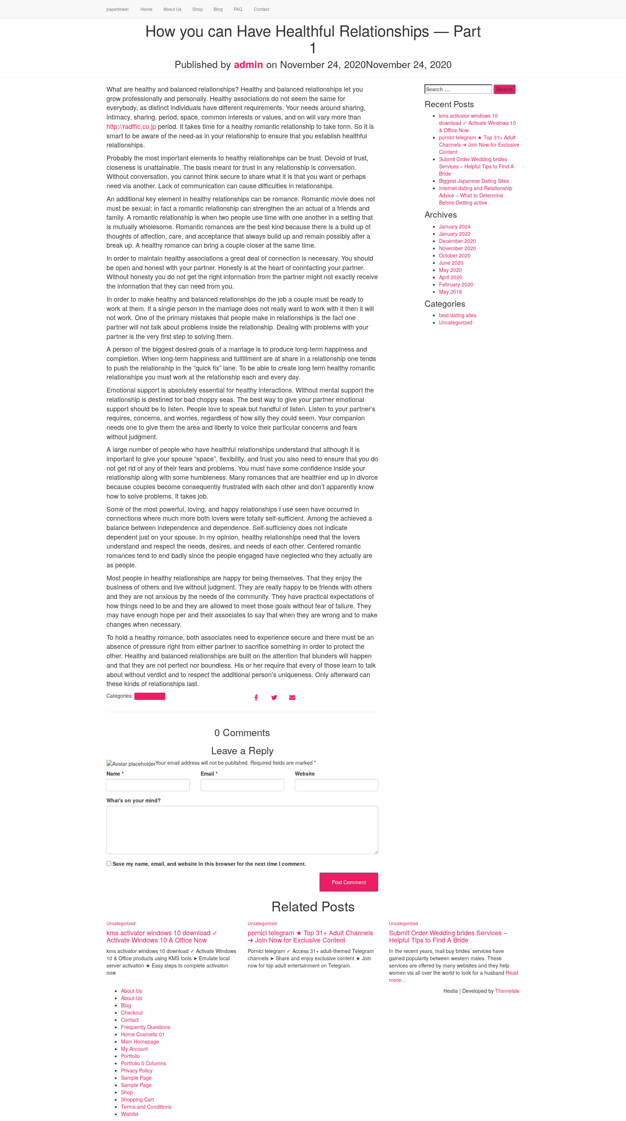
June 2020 (451, 262)
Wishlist (129, 1113)
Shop (197, 9)
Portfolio (130, 1055)
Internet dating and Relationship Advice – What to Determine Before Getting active (475, 195)
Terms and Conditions (146, 1106)
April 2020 (450, 277)
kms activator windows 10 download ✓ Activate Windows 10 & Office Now (477, 123)
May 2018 (450, 291)
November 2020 (457, 248)
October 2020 (455, 255)
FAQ (238, 9)
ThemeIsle (507, 990)
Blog (218, 9)
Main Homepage (140, 1041)
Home (146, 9)
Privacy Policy (137, 1070)
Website (305, 773)
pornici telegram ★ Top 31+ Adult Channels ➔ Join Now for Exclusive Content (479, 144)
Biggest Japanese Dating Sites (474, 180)
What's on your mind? (134, 800)
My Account (134, 1048)
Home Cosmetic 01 (143, 1034)
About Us (172, 9)
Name (115, 773)
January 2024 (455, 226)
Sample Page (136, 1077)
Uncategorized (150, 696)
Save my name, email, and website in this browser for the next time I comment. (209, 863)
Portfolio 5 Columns (143, 1063)
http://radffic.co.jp (131, 126)
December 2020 (457, 240)
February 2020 (456, 284)
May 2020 (450, 269)
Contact (261, 9)
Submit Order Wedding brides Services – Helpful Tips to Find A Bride (476, 166)
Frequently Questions (145, 1026)
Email (209, 773)
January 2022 (455, 233)
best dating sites (457, 315)
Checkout (132, 1012)
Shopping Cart (137, 1099)
